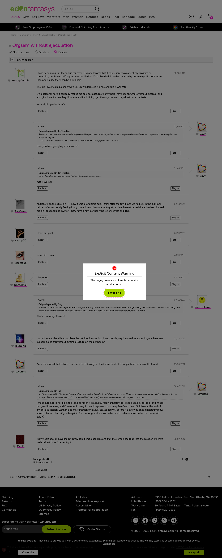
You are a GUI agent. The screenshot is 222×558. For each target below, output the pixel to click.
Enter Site (114, 292)
